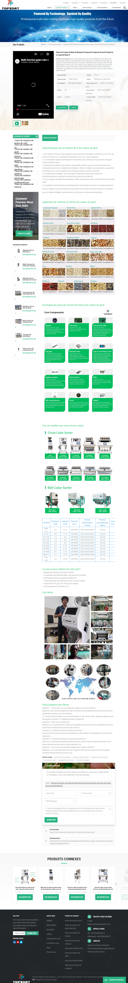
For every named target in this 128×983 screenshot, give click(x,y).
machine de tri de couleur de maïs (62, 757)
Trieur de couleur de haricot (23, 155)
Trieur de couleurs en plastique (24, 168)
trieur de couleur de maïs (83, 760)
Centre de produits (61, 7)
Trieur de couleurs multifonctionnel (22, 181)
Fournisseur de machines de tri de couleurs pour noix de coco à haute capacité (29, 293)
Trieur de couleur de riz (23, 146)
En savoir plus (29, 255)
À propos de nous (102, 7)
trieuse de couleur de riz (74, 948)
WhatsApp (74, 107)
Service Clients (87, 7)
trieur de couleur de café (72, 954)
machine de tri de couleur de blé (80, 757)
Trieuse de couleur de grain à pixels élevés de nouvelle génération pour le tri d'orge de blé (103, 888)
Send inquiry (63, 107)
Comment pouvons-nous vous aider (24, 202)
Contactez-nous (116, 7)
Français (84, 3)
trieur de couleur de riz (73, 921)
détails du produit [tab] (50, 138)
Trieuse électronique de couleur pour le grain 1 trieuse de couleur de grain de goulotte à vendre (24, 888)
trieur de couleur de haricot (72, 934)
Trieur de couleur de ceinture (23, 172)
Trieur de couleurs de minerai (24, 186)
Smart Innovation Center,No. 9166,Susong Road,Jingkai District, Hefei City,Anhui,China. (101, 948)
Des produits (51, 925)
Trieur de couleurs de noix (24, 164)
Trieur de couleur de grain (54, 44)
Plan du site (51, 952)
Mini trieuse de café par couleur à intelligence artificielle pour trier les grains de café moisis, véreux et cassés (29, 264)
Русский (103, 3)
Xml (85, 977)
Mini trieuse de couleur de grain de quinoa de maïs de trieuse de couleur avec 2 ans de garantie (51, 888)
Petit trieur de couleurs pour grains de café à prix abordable (29, 349)
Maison (50, 7)
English (66, 3)
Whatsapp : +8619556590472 (99, 936)
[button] (116, 884)
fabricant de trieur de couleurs (73, 966)
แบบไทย (113, 3)
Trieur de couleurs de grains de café (24, 142)
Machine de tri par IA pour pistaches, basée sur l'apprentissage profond (29, 307)
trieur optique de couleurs (50, 760)
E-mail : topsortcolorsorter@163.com (99, 922)
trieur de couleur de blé (73, 961)
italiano (94, 3)
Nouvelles (50, 930)
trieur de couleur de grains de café (72, 926)
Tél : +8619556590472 (96, 933)
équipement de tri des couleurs (66, 760)
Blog (48, 948)
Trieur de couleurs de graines (24, 159)
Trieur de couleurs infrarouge (22, 177)
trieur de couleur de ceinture (72, 942)
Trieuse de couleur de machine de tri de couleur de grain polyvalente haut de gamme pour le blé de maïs (77, 888)
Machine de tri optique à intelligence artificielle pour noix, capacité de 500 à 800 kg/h (29, 250)
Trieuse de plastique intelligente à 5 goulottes (29, 335)
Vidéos (75, 7)
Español (75, 3)
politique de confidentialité (98, 977)
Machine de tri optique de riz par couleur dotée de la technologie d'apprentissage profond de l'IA (29, 278)
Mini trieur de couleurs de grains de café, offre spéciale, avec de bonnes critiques (29, 321)
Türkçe (122, 3)
